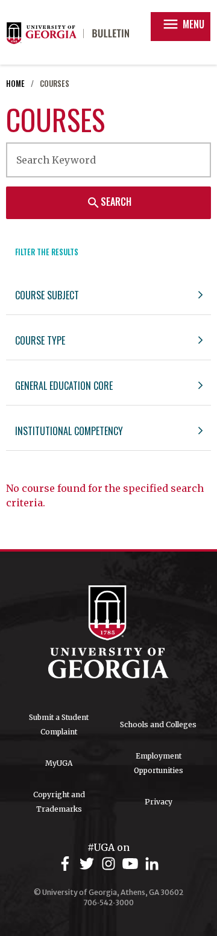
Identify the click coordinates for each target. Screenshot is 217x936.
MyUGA (58, 763)
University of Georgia (108, 632)
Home (15, 83)
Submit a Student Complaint (59, 724)
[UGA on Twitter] (88, 864)
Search (108, 202)
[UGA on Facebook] (67, 864)
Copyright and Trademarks (59, 801)
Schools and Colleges (158, 724)
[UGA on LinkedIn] (152, 864)
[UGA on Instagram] (110, 864)
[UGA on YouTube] (132, 864)
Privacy (158, 801)
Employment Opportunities (158, 763)
